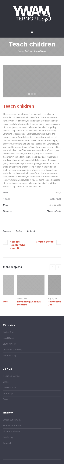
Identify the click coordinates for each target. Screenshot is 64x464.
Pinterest (31, 231)
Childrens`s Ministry (12, 349)
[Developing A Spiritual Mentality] (18, 285)
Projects (28, 51)
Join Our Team (9, 387)
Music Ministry (9, 355)
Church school (45, 241)
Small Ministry (9, 338)
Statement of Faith (12, 425)
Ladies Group (9, 332)
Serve (5, 399)
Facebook (7, 231)
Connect (7, 443)
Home (20, 51)
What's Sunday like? (12, 419)
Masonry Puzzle (54, 211)
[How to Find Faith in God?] (49, 285)
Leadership (8, 437)
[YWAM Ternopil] (32, 14)
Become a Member (11, 375)
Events (6, 381)
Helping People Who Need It (17, 245)
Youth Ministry (9, 343)
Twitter (19, 231)
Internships (8, 393)
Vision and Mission (11, 431)
